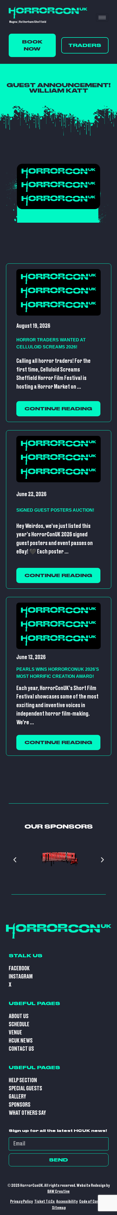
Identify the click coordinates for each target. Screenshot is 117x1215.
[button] (14, 859)
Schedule (19, 1024)
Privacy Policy (21, 1202)
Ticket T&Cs (44, 1202)
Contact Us (21, 1049)
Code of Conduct (92, 1202)
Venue (15, 1032)
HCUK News (21, 1041)
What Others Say (27, 1113)
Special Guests (25, 1088)
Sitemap (59, 1208)
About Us (19, 1016)
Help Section (23, 1080)
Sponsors (19, 1105)
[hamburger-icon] (102, 17)
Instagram (21, 977)
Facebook (19, 968)
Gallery (17, 1097)
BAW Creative (58, 1191)
